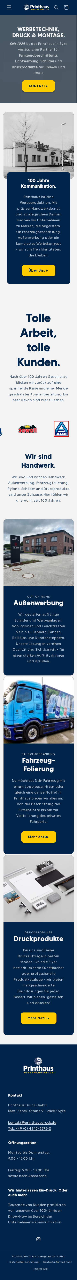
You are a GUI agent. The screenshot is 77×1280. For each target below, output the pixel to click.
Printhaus (30, 1256)
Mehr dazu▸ (38, 837)
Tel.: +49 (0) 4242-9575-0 (29, 1128)
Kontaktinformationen (57, 1261)
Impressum (41, 1268)
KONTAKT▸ (38, 86)
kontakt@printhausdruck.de (32, 1123)
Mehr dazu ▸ (38, 1018)
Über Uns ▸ (38, 270)
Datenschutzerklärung (24, 1261)
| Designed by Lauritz (51, 1256)
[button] (9, 7)
